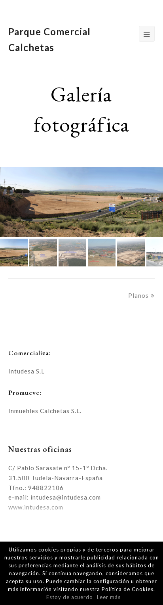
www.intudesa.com (35, 507)
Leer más (109, 597)
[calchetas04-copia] (81, 202)
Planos (138, 295)
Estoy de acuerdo (69, 597)
